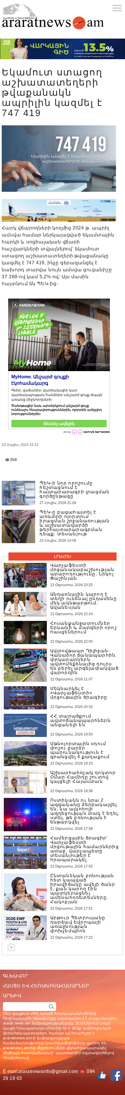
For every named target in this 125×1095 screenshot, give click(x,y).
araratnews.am (17, 1038)
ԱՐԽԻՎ (12, 995)
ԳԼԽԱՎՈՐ (15, 975)
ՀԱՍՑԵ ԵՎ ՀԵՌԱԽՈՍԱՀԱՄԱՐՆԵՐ (46, 985)
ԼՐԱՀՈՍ (62, 556)
